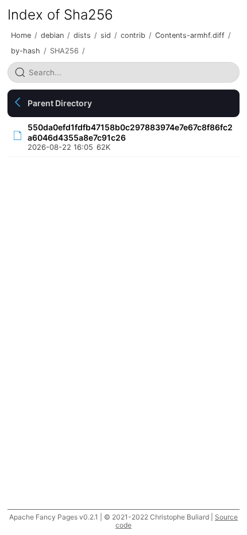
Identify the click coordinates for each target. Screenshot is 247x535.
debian (52, 35)
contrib (133, 35)
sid (106, 35)
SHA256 (64, 50)
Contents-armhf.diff (190, 35)
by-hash (25, 50)
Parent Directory (60, 103)
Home (21, 35)
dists (82, 35)
